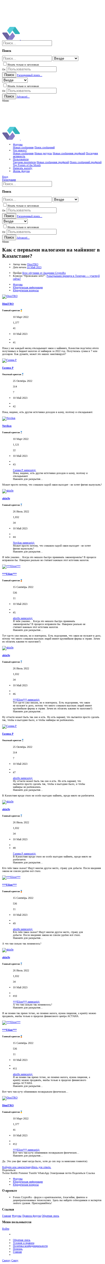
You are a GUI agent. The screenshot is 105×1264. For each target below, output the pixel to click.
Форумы (17, 1215)
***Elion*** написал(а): (26, 699)
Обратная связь (50, 1215)
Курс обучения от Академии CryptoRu (44, 272)
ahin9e (6, 498)
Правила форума (31, 1215)
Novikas (7, 425)
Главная (6, 1215)
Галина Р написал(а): (24, 470)
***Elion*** (9, 573)
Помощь (18, 1248)
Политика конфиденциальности (30, 1245)
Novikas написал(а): (24, 542)
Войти (5, 1228)
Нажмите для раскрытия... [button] (28, 478)
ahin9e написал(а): (23, 618)
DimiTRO (32, 264)
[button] (5, 100)
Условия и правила (23, 1242)
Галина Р (7, 367)
